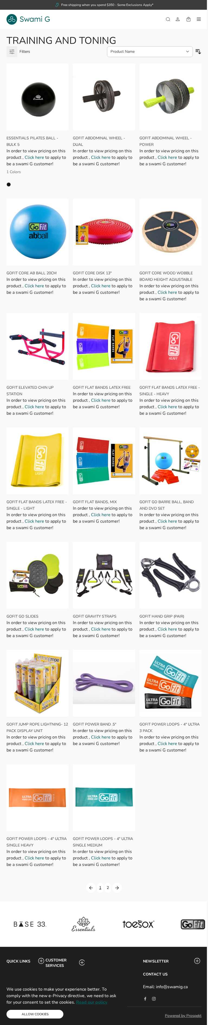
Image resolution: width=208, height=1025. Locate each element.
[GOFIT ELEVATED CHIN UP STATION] (37, 346)
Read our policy (91, 1002)
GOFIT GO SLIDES (22, 616)
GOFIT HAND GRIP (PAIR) (161, 616)
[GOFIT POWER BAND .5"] (104, 683)
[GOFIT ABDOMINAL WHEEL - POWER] (170, 97)
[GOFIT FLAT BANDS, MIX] (104, 460)
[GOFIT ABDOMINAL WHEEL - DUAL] (104, 97)
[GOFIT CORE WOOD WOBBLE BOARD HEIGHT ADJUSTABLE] (170, 232)
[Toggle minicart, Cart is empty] (188, 19)
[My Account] (177, 19)
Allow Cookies (35, 1014)
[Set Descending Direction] (198, 51)
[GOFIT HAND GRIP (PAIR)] (170, 575)
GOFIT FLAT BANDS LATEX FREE (102, 387)
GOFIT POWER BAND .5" (94, 724)
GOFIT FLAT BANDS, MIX (95, 502)
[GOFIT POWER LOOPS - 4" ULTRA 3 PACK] (170, 683)
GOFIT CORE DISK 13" (92, 273)
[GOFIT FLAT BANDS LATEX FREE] (104, 346)
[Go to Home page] (28, 19)
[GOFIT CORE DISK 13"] (104, 232)
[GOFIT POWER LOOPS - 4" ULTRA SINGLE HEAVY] (37, 797)
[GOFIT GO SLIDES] (37, 575)
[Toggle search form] (168, 19)
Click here (35, 157)
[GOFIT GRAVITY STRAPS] (104, 575)
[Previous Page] (91, 888)
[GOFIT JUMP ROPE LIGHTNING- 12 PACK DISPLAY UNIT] (37, 683)
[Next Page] (117, 888)
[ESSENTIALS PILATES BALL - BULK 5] (37, 97)
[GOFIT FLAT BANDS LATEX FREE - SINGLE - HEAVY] (170, 346)
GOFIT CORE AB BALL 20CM (31, 273)
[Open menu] (199, 19)
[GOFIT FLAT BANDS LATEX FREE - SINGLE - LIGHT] (37, 460)
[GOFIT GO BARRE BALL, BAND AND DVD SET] (170, 460)
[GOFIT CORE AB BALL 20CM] (37, 232)
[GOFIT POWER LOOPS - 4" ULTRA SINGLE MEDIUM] (104, 797)
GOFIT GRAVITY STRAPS (94, 616)
